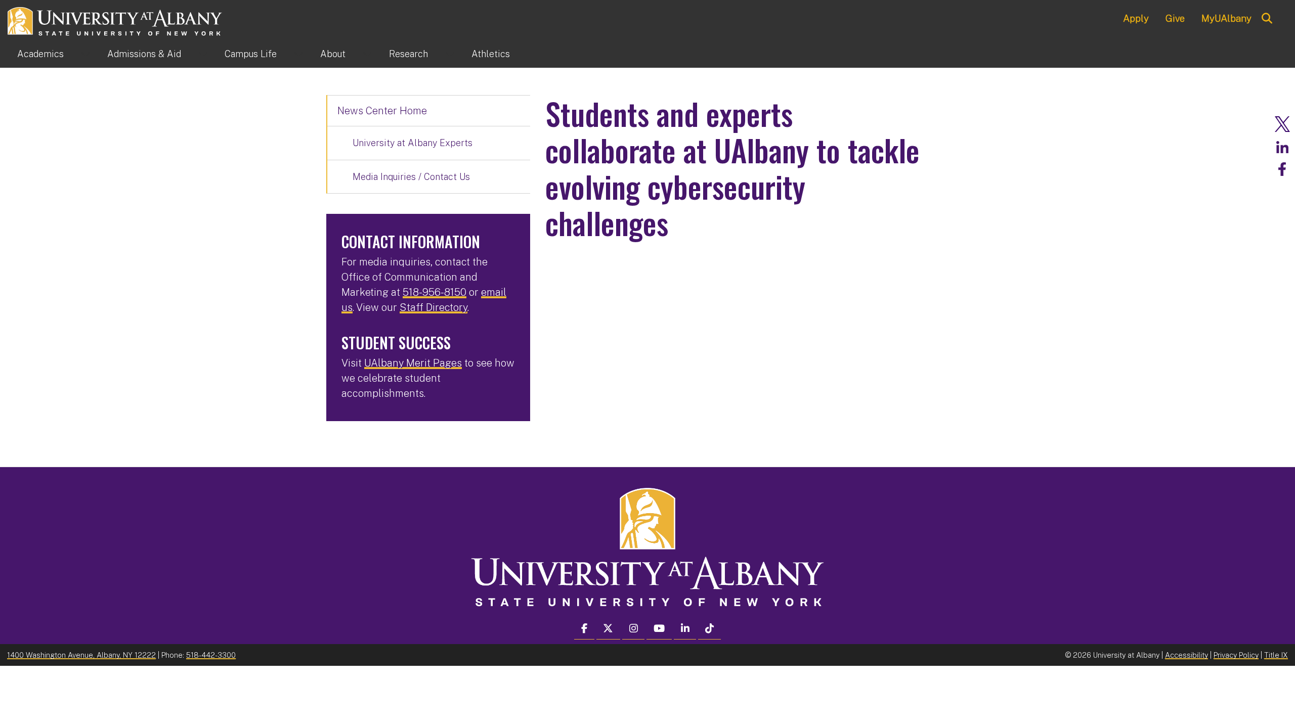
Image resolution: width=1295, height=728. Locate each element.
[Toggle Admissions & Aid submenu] (202, 54)
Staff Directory (433, 307)
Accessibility (1186, 655)
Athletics (490, 54)
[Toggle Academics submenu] (85, 54)
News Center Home (382, 111)
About (333, 54)
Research (408, 54)
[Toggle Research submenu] (449, 54)
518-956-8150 (434, 292)
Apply (1136, 18)
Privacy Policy (1236, 655)
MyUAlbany (1226, 18)
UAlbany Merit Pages (413, 363)
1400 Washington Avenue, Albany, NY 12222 (81, 655)
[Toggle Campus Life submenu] (298, 54)
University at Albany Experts (412, 143)
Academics (40, 54)
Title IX (1276, 655)
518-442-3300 (211, 655)
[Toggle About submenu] (367, 54)
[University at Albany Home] (115, 20)
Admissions (144, 54)
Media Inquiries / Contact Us (411, 176)
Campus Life (251, 54)
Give (1175, 18)
